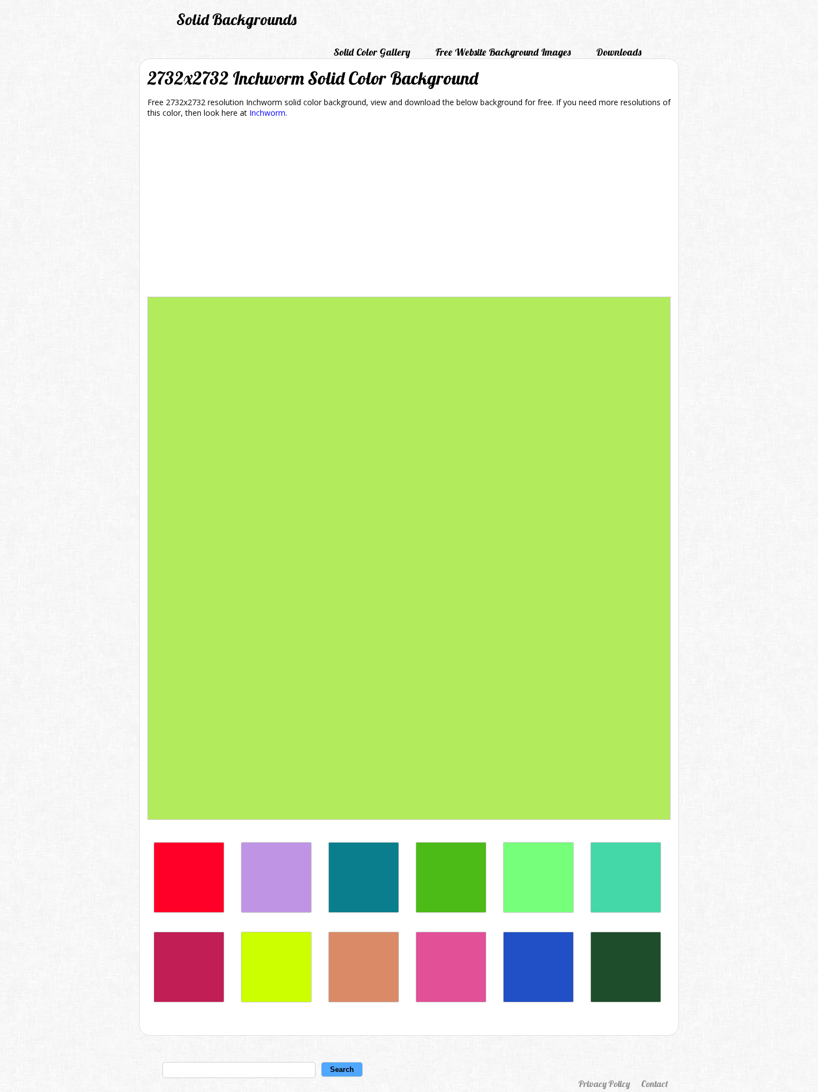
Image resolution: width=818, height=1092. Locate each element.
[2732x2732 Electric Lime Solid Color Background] (276, 999)
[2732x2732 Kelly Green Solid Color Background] (451, 909)
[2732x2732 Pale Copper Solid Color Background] (363, 999)
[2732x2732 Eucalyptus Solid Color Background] (625, 909)
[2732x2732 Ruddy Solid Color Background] (189, 909)
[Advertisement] (409, 209)
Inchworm (267, 112)
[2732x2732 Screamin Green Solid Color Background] (538, 909)
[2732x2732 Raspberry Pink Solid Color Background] (451, 999)
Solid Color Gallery (371, 52)
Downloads (619, 52)
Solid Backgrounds (236, 19)
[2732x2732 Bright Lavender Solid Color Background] (276, 909)
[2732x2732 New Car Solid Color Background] (538, 999)
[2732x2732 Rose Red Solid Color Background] (189, 999)
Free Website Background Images (503, 52)
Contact (654, 1083)
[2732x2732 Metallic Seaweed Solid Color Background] (363, 909)
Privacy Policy (604, 1083)
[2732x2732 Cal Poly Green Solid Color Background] (625, 999)
